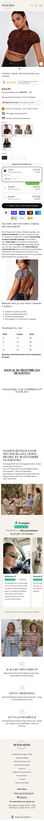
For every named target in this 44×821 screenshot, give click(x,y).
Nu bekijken (22, 643)
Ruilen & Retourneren (22, 765)
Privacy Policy (22, 776)
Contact (22, 779)
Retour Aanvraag (22, 783)
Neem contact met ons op (24, 793)
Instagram (23, 797)
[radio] (7, 131)
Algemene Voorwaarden (22, 772)
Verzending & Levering (22, 761)
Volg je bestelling (22, 758)
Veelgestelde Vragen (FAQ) (22, 754)
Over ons (22, 768)
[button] (22, 171)
